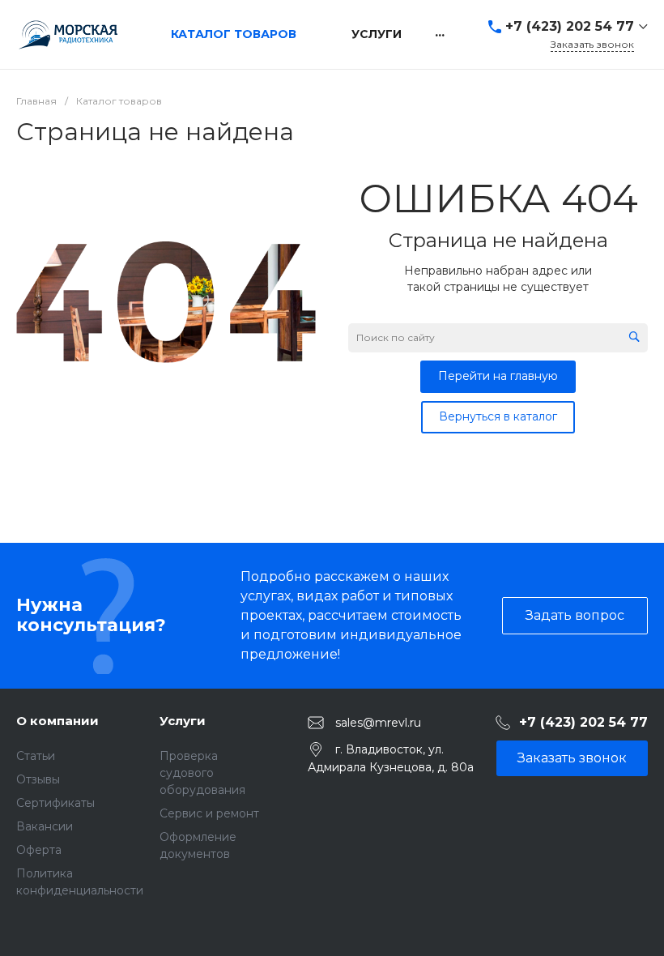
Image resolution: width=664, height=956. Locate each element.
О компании (57, 720)
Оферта (39, 850)
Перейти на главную (498, 376)
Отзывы (38, 779)
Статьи (35, 756)
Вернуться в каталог (498, 416)
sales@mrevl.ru (378, 722)
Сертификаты (55, 803)
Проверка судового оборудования (202, 773)
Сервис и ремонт (209, 813)
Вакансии (44, 826)
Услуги (183, 720)
